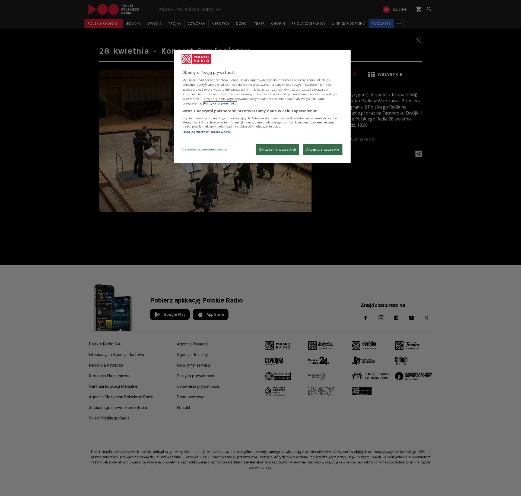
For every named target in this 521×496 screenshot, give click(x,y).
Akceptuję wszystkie (322, 149)
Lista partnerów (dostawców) (206, 132)
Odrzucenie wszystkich (277, 149)
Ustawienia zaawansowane (204, 149)
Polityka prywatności (220, 103)
